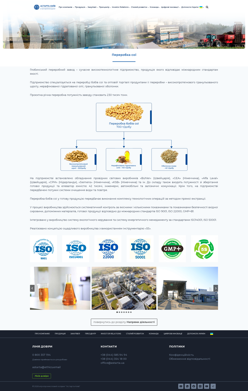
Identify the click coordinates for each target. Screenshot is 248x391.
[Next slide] (215, 288)
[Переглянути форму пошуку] (207, 7)
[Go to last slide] (32, 288)
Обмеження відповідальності (189, 358)
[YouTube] (206, 386)
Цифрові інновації (173, 334)
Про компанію (42, 334)
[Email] (180, 386)
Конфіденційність (181, 354)
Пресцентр (90, 334)
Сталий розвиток (135, 334)
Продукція (60, 334)
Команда (154, 334)
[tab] (117, 312)
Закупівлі (75, 334)
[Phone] (187, 386)
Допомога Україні (190, 7)
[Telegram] (213, 386)
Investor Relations (111, 334)
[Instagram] (200, 386)
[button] (58, 288)
